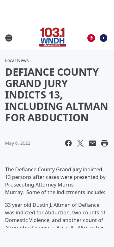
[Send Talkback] (91, 38)
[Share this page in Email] (92, 143)
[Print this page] (104, 143)
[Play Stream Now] (103, 38)
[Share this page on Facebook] (68, 143)
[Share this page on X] (80, 143)
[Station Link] (52, 38)
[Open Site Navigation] (9, 38)
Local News (17, 60)
